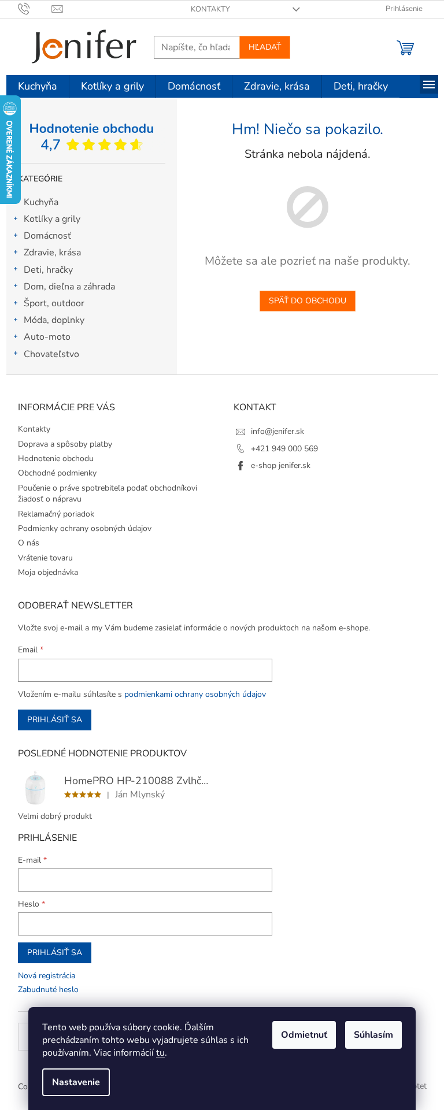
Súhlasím (373, 1035)
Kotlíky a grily (52, 219)
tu (160, 1052)
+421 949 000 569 (284, 448)
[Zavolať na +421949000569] (35, 8)
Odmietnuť (304, 1035)
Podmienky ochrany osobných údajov (84, 528)
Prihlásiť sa (54, 719)
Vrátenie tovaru (45, 557)
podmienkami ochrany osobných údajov (195, 694)
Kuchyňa (41, 202)
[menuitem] (37, 86)
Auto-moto (47, 337)
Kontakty (210, 9)
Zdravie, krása (52, 252)
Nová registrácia (46, 975)
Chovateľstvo (51, 354)
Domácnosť (47, 235)
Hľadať (265, 47)
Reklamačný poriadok (56, 513)
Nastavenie (76, 1082)
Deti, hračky (48, 269)
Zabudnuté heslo (48, 989)
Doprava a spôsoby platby (65, 444)
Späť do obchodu (307, 300)
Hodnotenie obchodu (56, 458)
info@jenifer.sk (277, 431)
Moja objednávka (48, 572)
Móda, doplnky (54, 320)
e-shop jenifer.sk (280, 465)
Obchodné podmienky (57, 472)
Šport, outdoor (54, 303)
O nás (28, 542)
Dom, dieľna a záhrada (69, 286)
